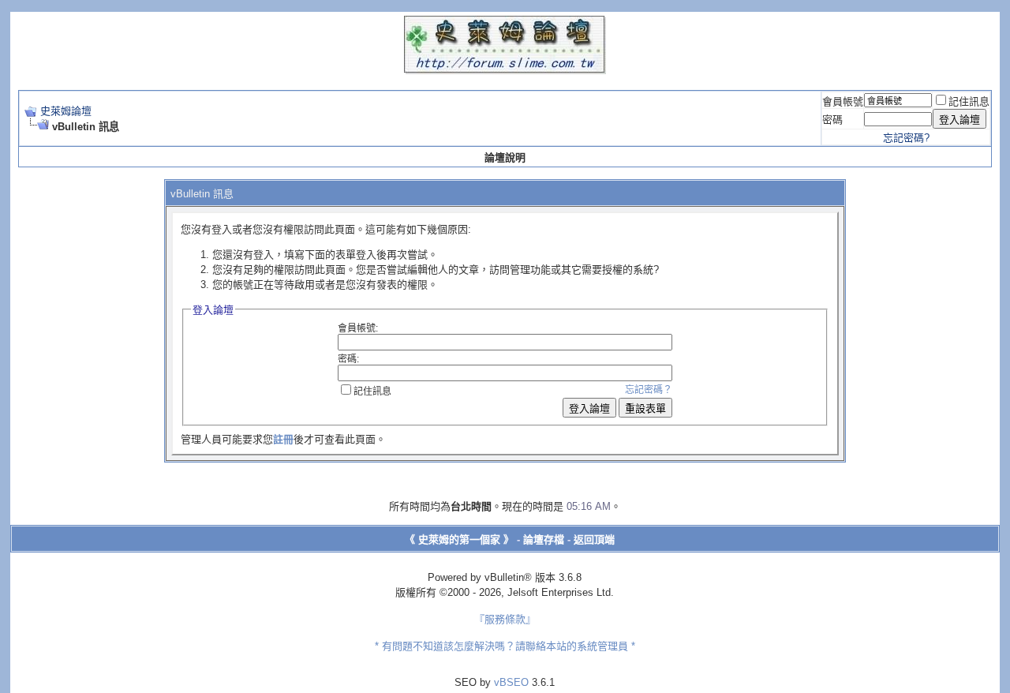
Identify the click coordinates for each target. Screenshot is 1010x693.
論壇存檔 (543, 539)
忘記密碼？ (648, 389)
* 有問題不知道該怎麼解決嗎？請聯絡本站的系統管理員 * (505, 646)
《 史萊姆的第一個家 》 (459, 539)
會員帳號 (842, 101)
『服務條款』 (505, 619)
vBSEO (511, 682)
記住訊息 (968, 101)
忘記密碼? (906, 138)
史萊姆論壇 (66, 111)
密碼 (832, 119)
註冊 (283, 439)
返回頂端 (594, 539)
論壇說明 (505, 157)
